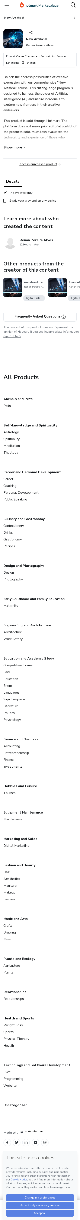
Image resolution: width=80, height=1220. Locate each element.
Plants (8, 972)
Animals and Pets (18, 399)
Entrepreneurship (16, 753)
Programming (13, 1078)
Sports (8, 1032)
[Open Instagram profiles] (45, 1142)
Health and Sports (18, 1018)
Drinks (8, 532)
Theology (10, 452)
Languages (11, 692)
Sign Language (14, 699)
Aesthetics (11, 879)
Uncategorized (15, 1105)
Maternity (10, 605)
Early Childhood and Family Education (34, 599)
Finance (9, 759)
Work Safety (13, 639)
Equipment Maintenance (23, 812)
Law (6, 672)
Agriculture (11, 965)
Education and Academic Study (28, 658)
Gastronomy (12, 539)
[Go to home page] (39, 5)
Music (7, 939)
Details (12, 181)
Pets (7, 405)
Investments (12, 766)
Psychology (12, 719)
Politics (9, 713)
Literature (10, 706)
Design (8, 572)
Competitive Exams (18, 665)
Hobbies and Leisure (20, 786)
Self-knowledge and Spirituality (30, 425)
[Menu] (6, 5)
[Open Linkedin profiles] (26, 1142)
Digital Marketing (16, 845)
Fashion (9, 899)
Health (8, 1045)
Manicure (10, 885)
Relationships (14, 992)
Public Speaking (15, 499)
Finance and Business (20, 739)
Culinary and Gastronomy (24, 519)
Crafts (8, 925)
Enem (7, 685)
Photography (13, 579)
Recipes (9, 546)
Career (8, 479)
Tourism (9, 793)
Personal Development (21, 492)
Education (10, 679)
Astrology (11, 432)
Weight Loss (13, 1025)
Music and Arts (15, 918)
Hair (6, 872)
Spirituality (11, 439)
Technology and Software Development (36, 1065)
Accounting (11, 746)
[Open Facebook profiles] (7, 1142)
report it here (12, 336)
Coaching (9, 485)
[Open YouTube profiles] (35, 1142)
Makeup (9, 892)
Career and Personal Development (32, 472)
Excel (7, 1072)
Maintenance (12, 819)
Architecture (12, 632)
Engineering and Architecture (27, 625)
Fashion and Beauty (19, 865)
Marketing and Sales (20, 839)
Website (10, 1085)
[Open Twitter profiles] (16, 1142)
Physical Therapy (16, 1038)
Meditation (11, 445)
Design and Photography (23, 565)
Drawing (9, 932)
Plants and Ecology (19, 958)
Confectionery (13, 525)
